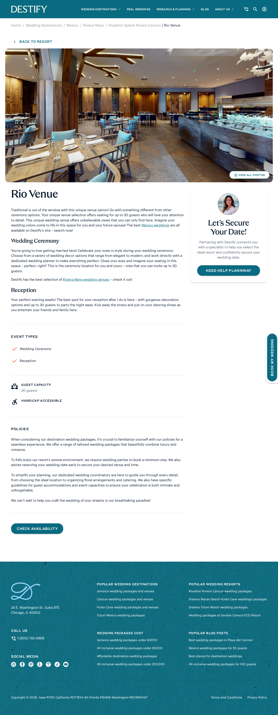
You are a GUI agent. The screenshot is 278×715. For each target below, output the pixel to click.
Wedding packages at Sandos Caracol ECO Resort (225, 615)
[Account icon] (264, 9)
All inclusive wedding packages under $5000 (129, 648)
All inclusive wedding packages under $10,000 (131, 664)
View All (249, 176)
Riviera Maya (93, 25)
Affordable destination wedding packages (127, 656)
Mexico (72, 25)
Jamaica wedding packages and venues (125, 591)
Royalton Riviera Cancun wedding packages (220, 591)
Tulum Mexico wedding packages (121, 615)
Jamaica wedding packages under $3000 (127, 640)
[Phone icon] (246, 9)
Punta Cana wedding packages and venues (128, 607)
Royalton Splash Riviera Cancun (135, 25)
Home (16, 25)
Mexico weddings (155, 225)
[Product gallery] (139, 115)
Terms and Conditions (226, 697)
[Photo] (139, 115)
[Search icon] (255, 9)
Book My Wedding (272, 357)
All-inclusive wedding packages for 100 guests (222, 664)
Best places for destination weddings (215, 656)
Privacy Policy (257, 697)
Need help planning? (228, 270)
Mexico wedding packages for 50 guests (218, 648)
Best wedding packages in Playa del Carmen (221, 640)
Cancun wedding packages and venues (125, 599)
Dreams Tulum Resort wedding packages (218, 607)
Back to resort (35, 41)
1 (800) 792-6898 (30, 638)
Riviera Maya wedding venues (86, 279)
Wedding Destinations (44, 25)
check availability (37, 528)
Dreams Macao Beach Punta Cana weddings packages (228, 599)
